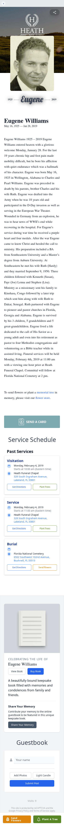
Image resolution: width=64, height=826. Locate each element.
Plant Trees (45, 486)
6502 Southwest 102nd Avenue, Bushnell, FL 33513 (32, 558)
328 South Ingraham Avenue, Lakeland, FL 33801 (30, 478)
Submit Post (32, 783)
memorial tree (45, 392)
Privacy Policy (22, 810)
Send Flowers (45, 567)
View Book (17, 671)
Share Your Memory (22, 724)
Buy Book (35, 671)
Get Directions (19, 486)
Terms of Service (41, 810)
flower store (42, 398)
